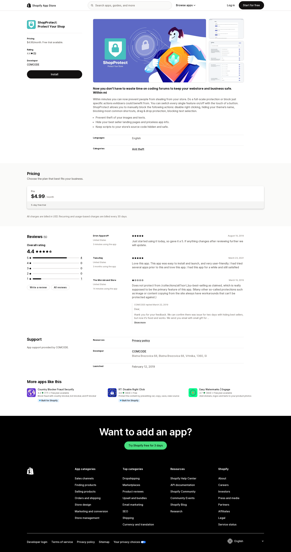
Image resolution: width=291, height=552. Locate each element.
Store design (83, 504)
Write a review (38, 287)
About (222, 478)
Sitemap (104, 542)
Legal (221, 518)
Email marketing (133, 504)
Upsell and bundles (135, 498)
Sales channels (84, 478)
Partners (223, 504)
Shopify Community (183, 491)
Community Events (182, 498)
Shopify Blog (178, 504)
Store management (87, 518)
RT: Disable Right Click (132, 389)
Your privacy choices (127, 542)
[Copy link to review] (110, 235)
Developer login (37, 542)
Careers (223, 485)
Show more (140, 322)
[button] (64, 395)
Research (176, 511)
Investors (224, 491)
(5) (34, 53)
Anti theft (138, 149)
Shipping (128, 518)
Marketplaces (131, 485)
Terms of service (62, 542)
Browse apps (184, 5)
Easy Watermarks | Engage (214, 389)
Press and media (228, 498)
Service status (227, 524)
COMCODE (33, 64)
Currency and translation (138, 524)
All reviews (60, 287)
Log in (231, 5)
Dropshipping (131, 478)
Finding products (85, 485)
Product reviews (133, 491)
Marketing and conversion (91, 511)
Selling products (85, 491)
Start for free (251, 5)
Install (54, 74)
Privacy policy (141, 340)
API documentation (182, 485)
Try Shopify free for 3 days (145, 445)
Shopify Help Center (183, 478)
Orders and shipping (88, 498)
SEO (125, 511)
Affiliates (224, 511)
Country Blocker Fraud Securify (56, 389)
